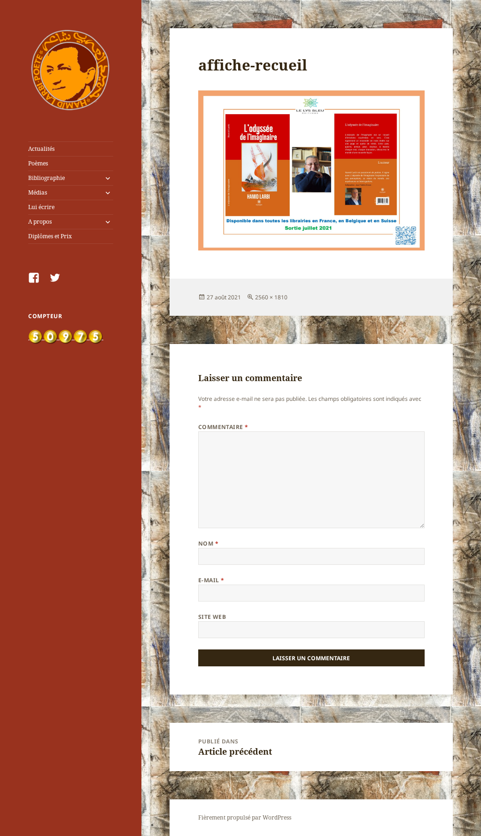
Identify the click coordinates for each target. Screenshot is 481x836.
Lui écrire (41, 207)
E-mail (211, 580)
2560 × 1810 (271, 297)
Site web (212, 617)
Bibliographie (46, 178)
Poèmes (38, 163)
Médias (37, 192)
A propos (40, 222)
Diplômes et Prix (50, 236)
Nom (208, 543)
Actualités (41, 149)
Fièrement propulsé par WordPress (244, 817)
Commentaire (223, 427)
